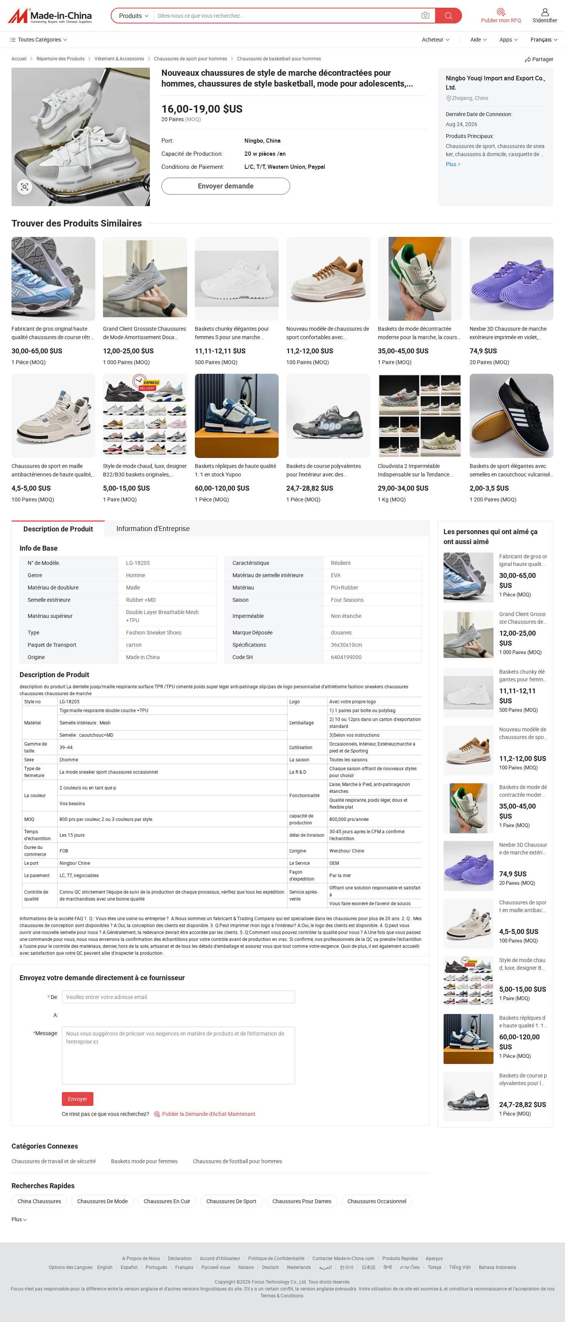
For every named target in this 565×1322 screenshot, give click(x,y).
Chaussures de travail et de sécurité (54, 1161)
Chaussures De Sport (231, 1201)
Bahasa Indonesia (497, 1267)
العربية (325, 1267)
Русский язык (215, 1267)
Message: (45, 1033)
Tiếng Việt (460, 1267)
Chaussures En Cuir (167, 1201)
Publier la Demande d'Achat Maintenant (205, 1113)
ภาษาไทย (410, 1267)
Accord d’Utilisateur (220, 1258)
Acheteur (433, 39)
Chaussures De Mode (102, 1201)
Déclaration (180, 1258)
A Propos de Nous (141, 1258)
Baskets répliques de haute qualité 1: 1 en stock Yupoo (522, 1021)
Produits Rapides (400, 1258)
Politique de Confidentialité (276, 1258)
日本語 (369, 1267)
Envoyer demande (226, 186)
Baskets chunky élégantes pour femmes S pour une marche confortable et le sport (522, 675)
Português (156, 1267)
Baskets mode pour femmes (144, 1161)
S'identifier (545, 20)
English (105, 1267)
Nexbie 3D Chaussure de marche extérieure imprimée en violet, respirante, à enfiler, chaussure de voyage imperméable (523, 848)
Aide (475, 39)
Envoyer (77, 1098)
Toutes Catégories (39, 39)
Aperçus (434, 1258)
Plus (451, 164)
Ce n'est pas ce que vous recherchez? (105, 1113)
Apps (506, 39)
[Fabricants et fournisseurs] (49, 16)
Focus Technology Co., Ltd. (279, 1282)
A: (55, 1015)
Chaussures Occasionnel (376, 1201)
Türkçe (434, 1267)
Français (184, 1267)
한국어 (347, 1267)
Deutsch (270, 1267)
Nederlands (299, 1267)
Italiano (246, 1267)
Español (129, 1267)
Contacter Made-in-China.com (343, 1258)
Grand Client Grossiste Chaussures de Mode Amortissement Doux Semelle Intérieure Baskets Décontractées (523, 618)
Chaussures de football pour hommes (237, 1161)
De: (52, 997)
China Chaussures (39, 1201)
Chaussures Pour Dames (302, 1201)
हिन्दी (388, 1267)
